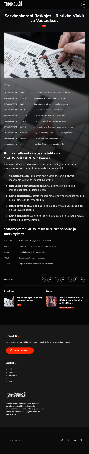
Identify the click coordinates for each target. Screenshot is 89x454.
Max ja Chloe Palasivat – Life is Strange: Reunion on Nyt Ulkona (71, 300)
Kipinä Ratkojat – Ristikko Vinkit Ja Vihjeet (29, 299)
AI (44, 26)
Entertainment (66, 307)
